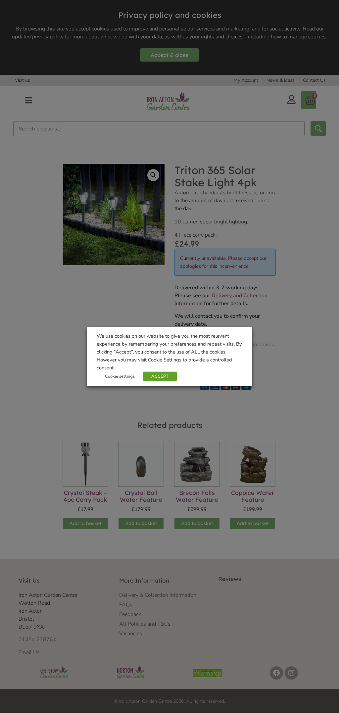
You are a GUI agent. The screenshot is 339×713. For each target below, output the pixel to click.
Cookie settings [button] (120, 376)
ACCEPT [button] (160, 376)
